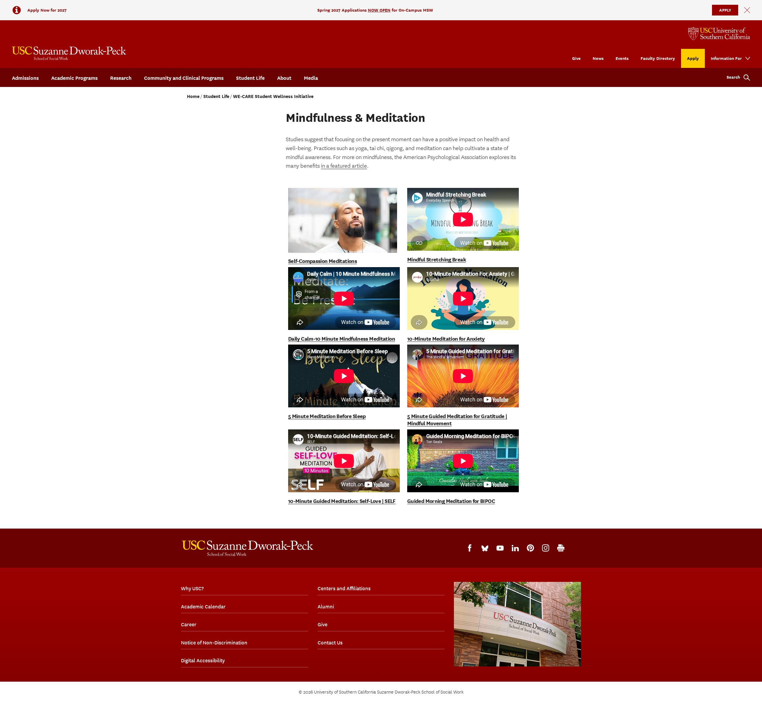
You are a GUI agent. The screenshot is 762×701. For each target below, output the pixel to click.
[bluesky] (485, 548)
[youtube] (500, 548)
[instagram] (546, 548)
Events (622, 58)
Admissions (25, 78)
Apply (693, 58)
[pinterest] (530, 548)
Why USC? (192, 588)
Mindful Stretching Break (436, 259)
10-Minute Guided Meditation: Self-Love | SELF (342, 501)
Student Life (250, 78)
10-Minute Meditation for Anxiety (446, 339)
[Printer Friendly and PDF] (561, 548)
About (284, 78)
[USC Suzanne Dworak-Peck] (247, 548)
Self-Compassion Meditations (322, 261)
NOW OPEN (379, 10)
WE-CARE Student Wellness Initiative (273, 96)
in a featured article (344, 166)
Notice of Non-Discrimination (214, 643)
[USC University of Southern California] (719, 33)
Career (188, 624)
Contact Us (330, 643)
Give (576, 58)
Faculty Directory (658, 58)
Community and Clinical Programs (184, 78)
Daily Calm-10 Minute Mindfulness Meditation (341, 339)
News (598, 58)
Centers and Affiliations (344, 588)
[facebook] (470, 548)
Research (121, 78)
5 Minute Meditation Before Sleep (327, 416)
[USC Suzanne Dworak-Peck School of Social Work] (69, 53)
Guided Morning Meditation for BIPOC (451, 501)
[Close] (747, 10)
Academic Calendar (203, 607)
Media (311, 78)
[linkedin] (515, 548)
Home (193, 96)
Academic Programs (74, 78)
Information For (726, 58)
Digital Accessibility (203, 660)
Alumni (326, 607)
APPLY (725, 10)
